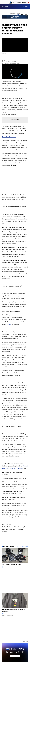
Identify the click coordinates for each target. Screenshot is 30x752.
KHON (8, 324)
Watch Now (25, 2)
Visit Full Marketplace (22, 546)
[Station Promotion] (15, 17)
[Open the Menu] (2, 2)
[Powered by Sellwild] (25, 641)
